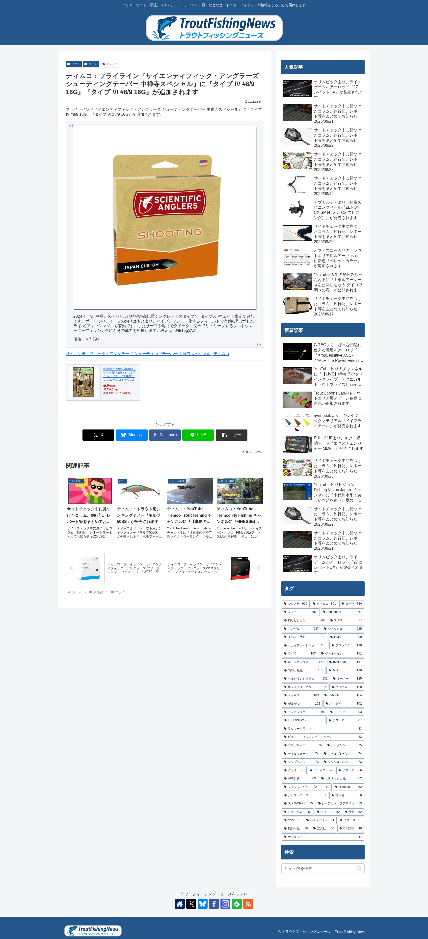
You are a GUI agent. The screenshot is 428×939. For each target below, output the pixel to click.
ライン (92, 64)
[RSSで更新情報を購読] (248, 904)
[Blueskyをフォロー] (203, 904)
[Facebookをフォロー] (214, 904)
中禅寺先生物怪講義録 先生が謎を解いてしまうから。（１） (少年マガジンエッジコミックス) (119, 374)
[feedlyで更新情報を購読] (237, 904)
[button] (231, 435)
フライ (75, 64)
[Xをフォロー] (191, 904)
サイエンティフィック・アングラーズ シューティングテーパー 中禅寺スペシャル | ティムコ (147, 354)
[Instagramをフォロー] (225, 904)
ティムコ (112, 64)
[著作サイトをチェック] (180, 904)
